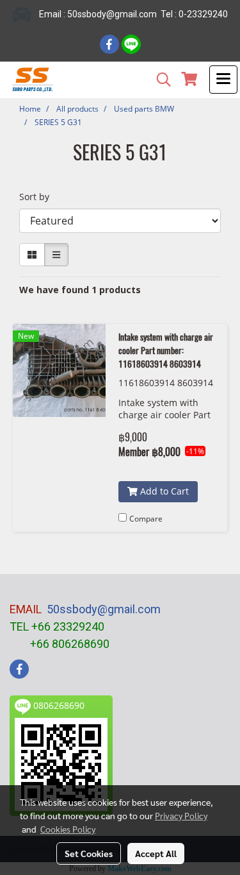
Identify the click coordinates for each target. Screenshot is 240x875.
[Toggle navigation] (223, 79)
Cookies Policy (67, 829)
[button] (159, 79)
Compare (146, 518)
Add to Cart (163, 491)
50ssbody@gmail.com (104, 609)
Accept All (156, 853)
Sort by (38, 197)
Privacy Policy (181, 815)
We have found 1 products (80, 290)
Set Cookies (89, 853)
